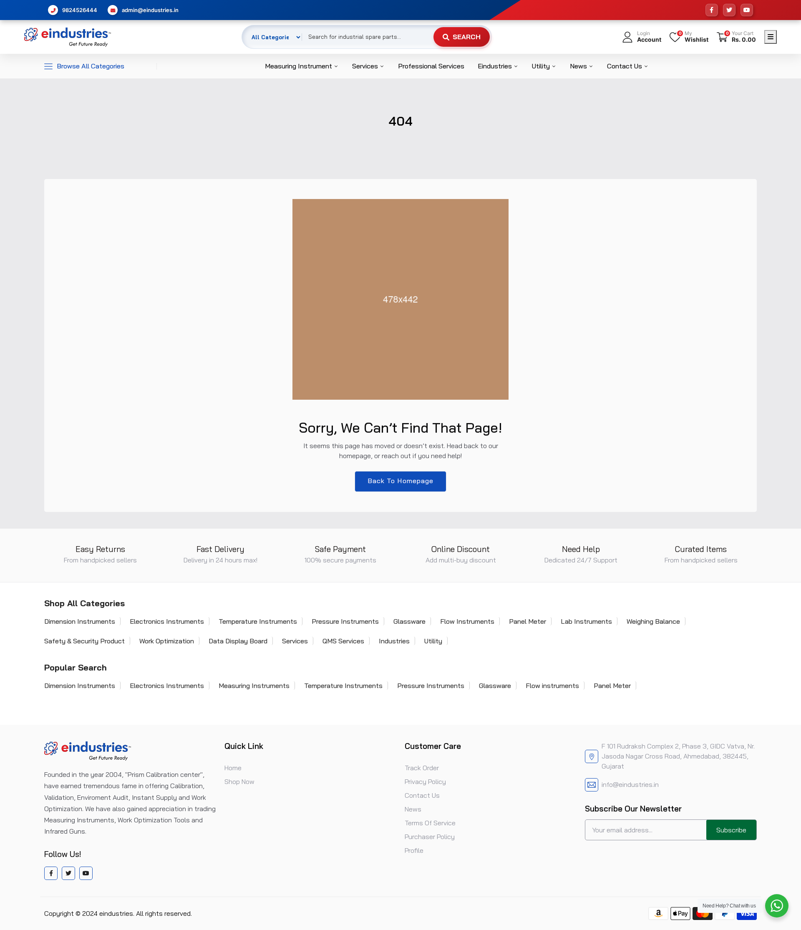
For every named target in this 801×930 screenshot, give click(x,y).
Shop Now (239, 781)
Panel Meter (527, 621)
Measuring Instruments (254, 685)
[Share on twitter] (68, 873)
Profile (414, 850)
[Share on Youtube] (86, 873)
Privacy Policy (425, 781)
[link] (784, 869)
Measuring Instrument (299, 66)
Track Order (422, 768)
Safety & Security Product (84, 641)
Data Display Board (238, 641)
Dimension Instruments (79, 621)
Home (233, 768)
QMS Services (343, 641)
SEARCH (467, 37)
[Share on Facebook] (51, 873)
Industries (394, 641)
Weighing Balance (653, 621)
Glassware (409, 621)
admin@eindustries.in (150, 10)
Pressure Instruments (345, 621)
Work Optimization (166, 641)
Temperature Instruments (258, 621)
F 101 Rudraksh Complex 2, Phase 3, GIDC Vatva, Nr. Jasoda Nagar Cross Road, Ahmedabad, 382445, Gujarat (678, 756)
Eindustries (496, 66)
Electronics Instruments (167, 621)
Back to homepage (401, 480)
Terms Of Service (430, 823)
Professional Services (431, 66)
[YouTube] (747, 10)
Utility (542, 66)
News (579, 66)
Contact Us (625, 66)
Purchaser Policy (430, 836)
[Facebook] (711, 10)
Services (366, 66)
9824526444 (79, 10)
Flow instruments (552, 685)
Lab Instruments (586, 621)
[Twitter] (729, 10)
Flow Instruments (467, 621)
